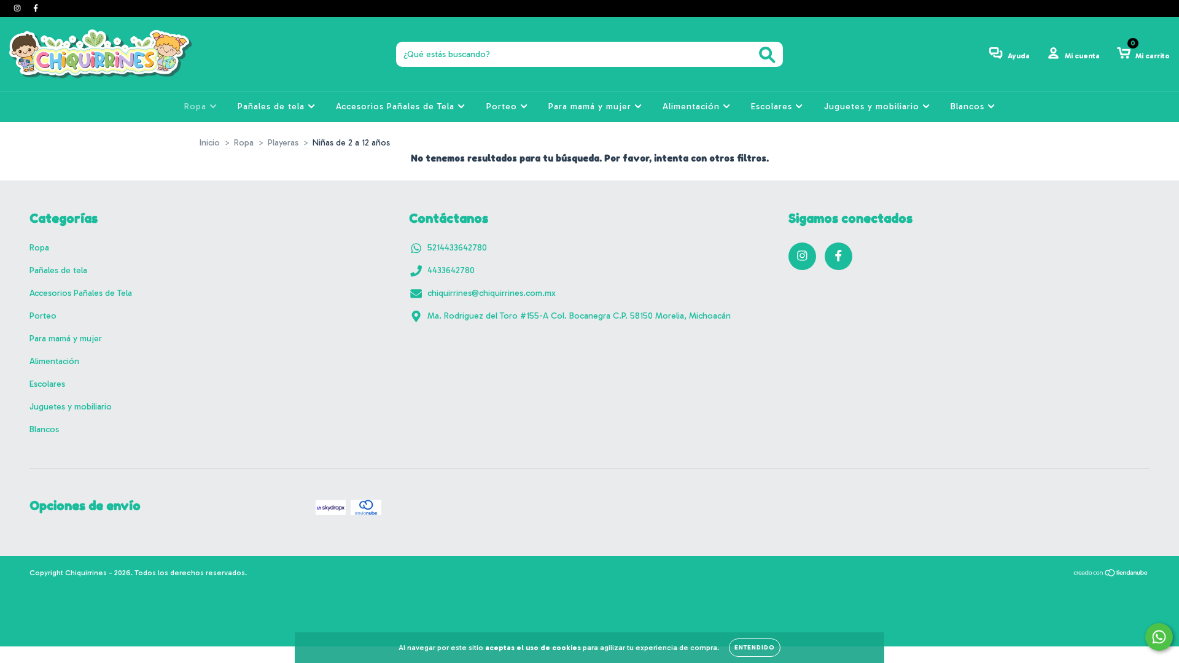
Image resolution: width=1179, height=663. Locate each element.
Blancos (969, 106)
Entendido (754, 647)
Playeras (283, 143)
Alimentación (693, 106)
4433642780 (451, 270)
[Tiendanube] (1111, 574)
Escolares (773, 106)
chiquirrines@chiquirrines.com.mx (491, 293)
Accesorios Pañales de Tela (396, 106)
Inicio (210, 143)
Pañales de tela (273, 106)
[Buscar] (767, 55)
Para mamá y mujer (591, 106)
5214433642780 (457, 247)
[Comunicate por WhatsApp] (1159, 637)
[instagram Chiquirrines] (18, 8)
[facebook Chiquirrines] (36, 8)
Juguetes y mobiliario (873, 106)
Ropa (196, 106)
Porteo (503, 106)
